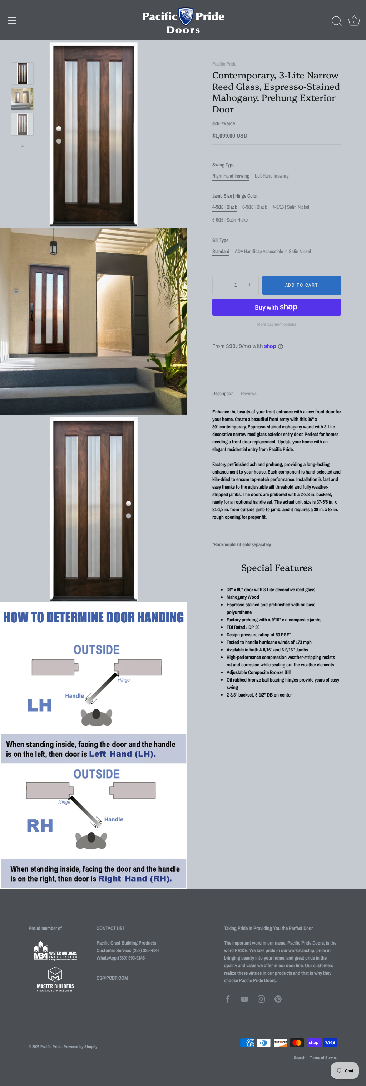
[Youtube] (244, 998)
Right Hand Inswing (230, 176)
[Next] (22, 146)
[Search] (337, 21)
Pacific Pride (224, 63)
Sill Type (220, 240)
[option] (22, 74)
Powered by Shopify (80, 1046)
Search (299, 1058)
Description (223, 393)
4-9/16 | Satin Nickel (291, 207)
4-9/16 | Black (224, 207)
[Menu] (12, 20)
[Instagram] (261, 998)
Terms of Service (323, 1058)
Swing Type (223, 165)
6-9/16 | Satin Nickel (230, 220)
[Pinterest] (278, 998)
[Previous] (22, 52)
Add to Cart (301, 285)
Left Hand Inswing (272, 176)
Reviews (249, 393)
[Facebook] (227, 998)
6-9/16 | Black (254, 207)
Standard (220, 251)
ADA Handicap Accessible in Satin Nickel (273, 251)
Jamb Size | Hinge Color (235, 196)
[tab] (226, 393)
